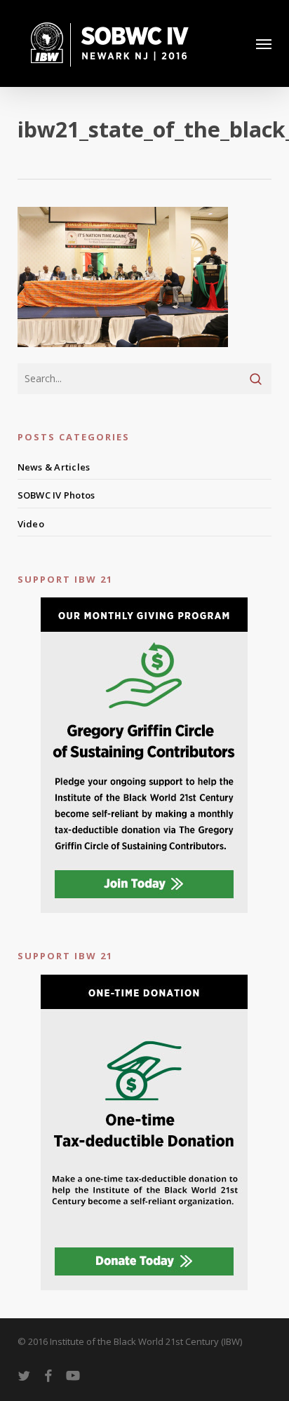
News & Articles (54, 467)
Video (31, 523)
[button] (263, 43)
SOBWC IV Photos (56, 495)
